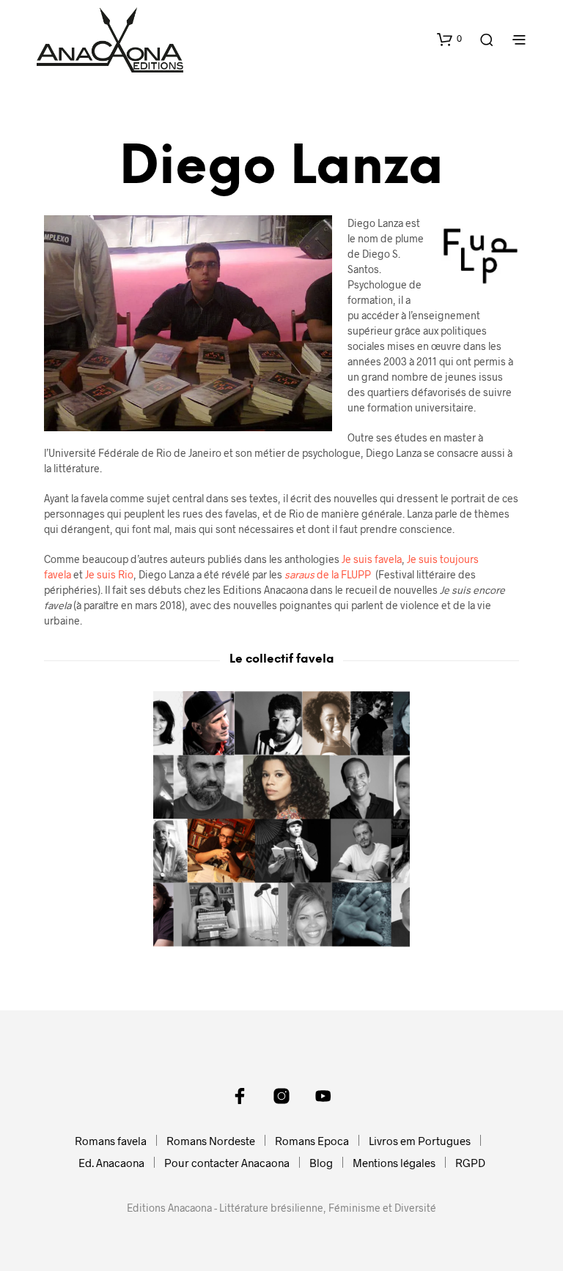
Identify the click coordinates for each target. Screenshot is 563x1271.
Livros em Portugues (420, 1140)
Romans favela (111, 1140)
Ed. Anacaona (111, 1162)
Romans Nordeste (210, 1140)
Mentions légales (394, 1162)
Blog (321, 1162)
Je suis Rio (109, 574)
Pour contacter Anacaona (227, 1162)
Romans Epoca (312, 1140)
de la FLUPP (327, 574)
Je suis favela (372, 559)
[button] (449, 38)
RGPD (470, 1162)
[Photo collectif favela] (281, 819)
